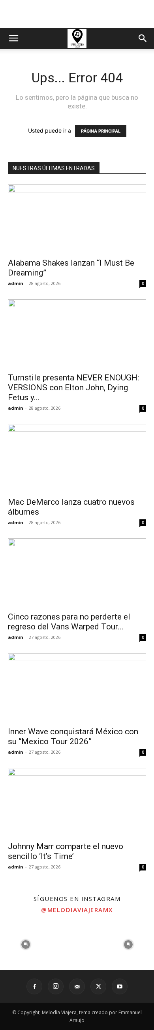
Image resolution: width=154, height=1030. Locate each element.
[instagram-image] (25, 944)
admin (15, 283)
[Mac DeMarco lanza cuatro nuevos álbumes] (77, 458)
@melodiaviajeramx (77, 910)
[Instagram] (56, 986)
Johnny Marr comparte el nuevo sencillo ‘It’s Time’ (65, 851)
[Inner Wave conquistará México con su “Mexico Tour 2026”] (77, 687)
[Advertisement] (77, 14)
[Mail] (77, 986)
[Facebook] (34, 986)
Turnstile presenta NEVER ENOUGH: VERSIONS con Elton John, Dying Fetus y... (73, 387)
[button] (13, 38)
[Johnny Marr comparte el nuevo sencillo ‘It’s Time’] (77, 802)
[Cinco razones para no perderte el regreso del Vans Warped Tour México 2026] (77, 572)
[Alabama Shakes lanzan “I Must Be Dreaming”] (77, 218)
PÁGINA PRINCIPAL (100, 131)
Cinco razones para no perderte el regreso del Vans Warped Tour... (69, 621)
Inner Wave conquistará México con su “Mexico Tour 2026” (73, 736)
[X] (98, 986)
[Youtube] (120, 986)
